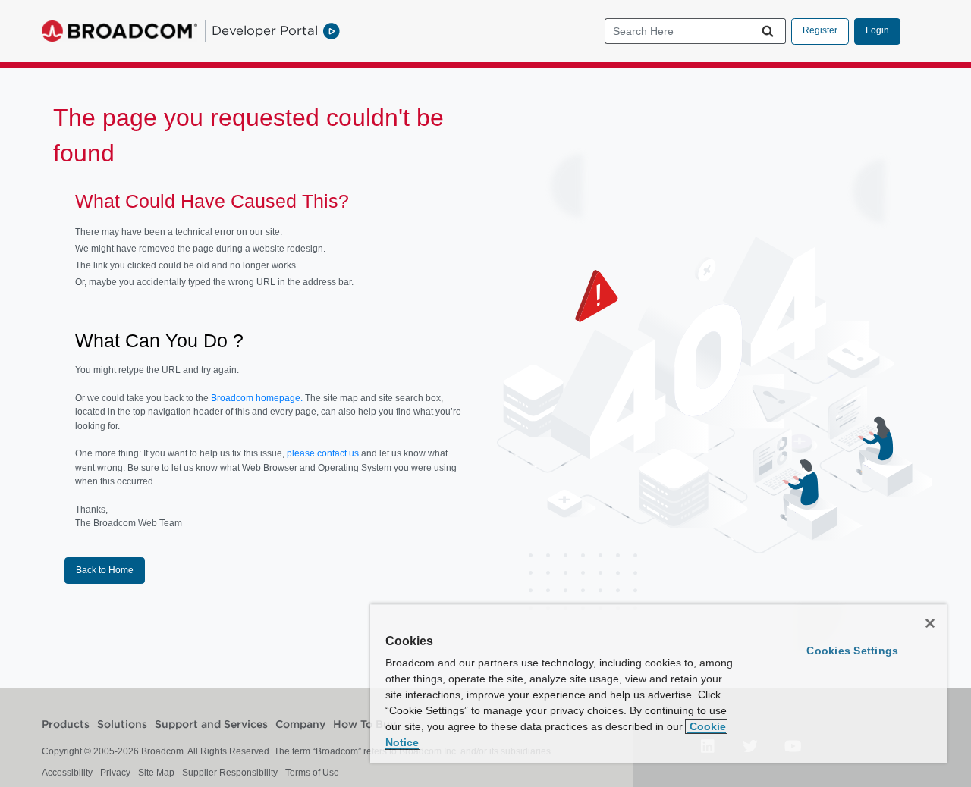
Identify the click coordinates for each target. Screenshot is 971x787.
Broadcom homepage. (257, 398)
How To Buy (364, 724)
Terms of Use (312, 772)
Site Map (156, 772)
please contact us (324, 453)
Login (877, 30)
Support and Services (211, 724)
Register (820, 30)
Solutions (122, 724)
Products (66, 724)
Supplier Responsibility (230, 772)
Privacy (115, 772)
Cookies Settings (852, 650)
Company (300, 724)
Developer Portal (265, 30)
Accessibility (67, 772)
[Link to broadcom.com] (119, 31)
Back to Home (105, 570)
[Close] (930, 623)
